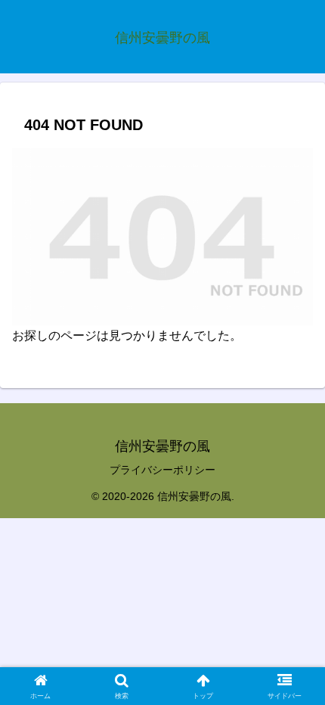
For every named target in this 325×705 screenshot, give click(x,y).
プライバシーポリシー (162, 470)
